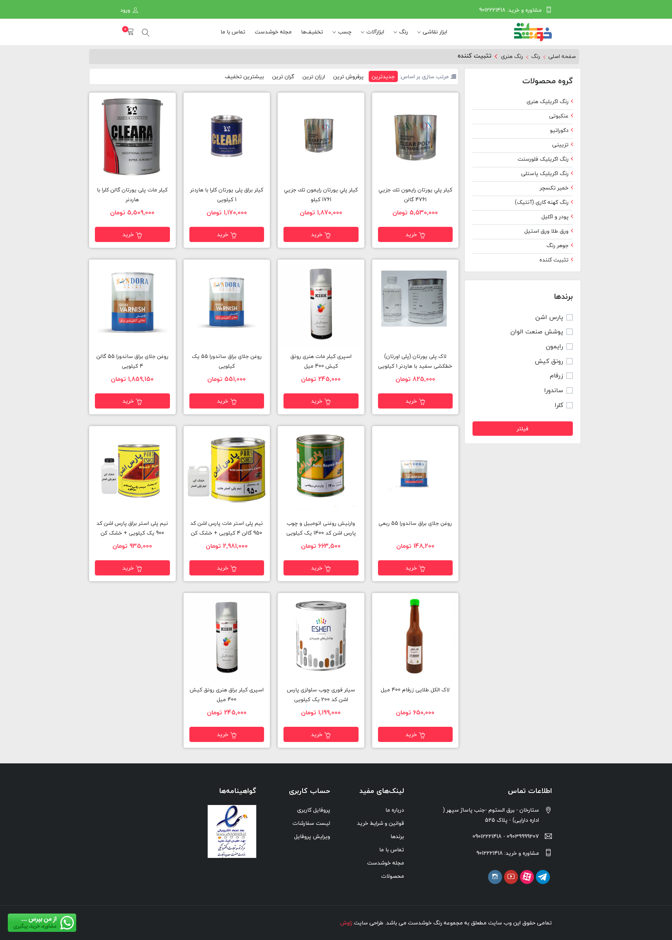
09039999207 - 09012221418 (505, 836)
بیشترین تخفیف (244, 76)
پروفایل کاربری (313, 810)
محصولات (392, 876)
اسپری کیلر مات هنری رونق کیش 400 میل (321, 361)
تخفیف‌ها (312, 32)
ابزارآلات (375, 32)
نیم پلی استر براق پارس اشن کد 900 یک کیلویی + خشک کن (132, 528)
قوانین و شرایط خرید (380, 823)
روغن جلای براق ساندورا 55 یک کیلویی (227, 361)
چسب (345, 32)
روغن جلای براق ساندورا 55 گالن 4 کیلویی (132, 361)
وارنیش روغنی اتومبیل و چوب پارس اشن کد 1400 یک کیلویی (321, 528)
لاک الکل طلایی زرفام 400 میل (415, 689)
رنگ (403, 32)
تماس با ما (232, 32)
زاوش (346, 923)
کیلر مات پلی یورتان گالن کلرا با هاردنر (132, 194)
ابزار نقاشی (435, 32)
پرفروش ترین (348, 76)
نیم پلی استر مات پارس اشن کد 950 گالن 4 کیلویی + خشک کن (226, 528)
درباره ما (394, 810)
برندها (397, 836)
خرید (411, 234)
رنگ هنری (512, 56)
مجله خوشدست (273, 32)
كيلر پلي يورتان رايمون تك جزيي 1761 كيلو (321, 194)
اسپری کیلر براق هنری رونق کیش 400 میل (227, 694)
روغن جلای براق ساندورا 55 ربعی (415, 523)
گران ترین (283, 76)
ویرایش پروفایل (312, 836)
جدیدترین (383, 76)
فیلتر (522, 428)
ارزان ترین (314, 76)
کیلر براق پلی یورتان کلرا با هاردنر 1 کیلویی (226, 194)
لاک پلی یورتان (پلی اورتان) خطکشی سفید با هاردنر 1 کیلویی (415, 361)
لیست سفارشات (311, 823)
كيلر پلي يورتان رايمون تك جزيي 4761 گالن (415, 194)
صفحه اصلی (562, 56)
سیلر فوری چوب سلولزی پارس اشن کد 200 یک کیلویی (321, 694)
